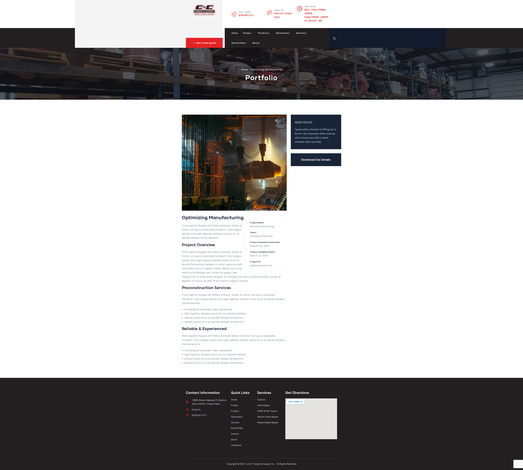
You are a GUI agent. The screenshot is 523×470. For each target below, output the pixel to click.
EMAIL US (278, 10)
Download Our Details (316, 159)
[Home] (204, 10)
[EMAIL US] (269, 12)
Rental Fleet (238, 43)
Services (301, 33)
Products (263, 33)
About (255, 43)
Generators (282, 33)
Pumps (247, 33)
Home (235, 33)
